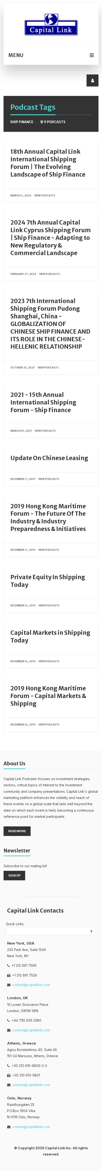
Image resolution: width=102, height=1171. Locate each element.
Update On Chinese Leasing (49, 458)
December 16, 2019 (23, 605)
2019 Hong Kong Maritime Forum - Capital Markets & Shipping (48, 696)
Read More (17, 831)
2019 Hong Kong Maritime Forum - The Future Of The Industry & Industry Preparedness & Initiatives (48, 518)
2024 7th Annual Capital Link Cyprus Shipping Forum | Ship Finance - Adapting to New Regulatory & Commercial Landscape (50, 238)
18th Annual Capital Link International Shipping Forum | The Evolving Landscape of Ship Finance (47, 163)
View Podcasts (44, 195)
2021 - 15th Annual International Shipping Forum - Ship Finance (43, 402)
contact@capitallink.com (31, 985)
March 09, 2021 (21, 430)
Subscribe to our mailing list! (25, 866)
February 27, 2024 (23, 274)
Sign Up (14, 875)
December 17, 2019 (22, 479)
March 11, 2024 (20, 195)
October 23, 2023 (22, 367)
